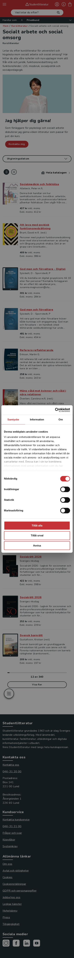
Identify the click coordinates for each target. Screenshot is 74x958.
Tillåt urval (37, 535)
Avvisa (37, 545)
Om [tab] (61, 419)
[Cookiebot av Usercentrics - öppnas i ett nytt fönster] (55, 410)
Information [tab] (37, 419)
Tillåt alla (37, 525)
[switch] (65, 489)
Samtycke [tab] (13, 419)
